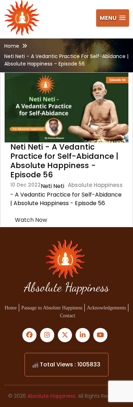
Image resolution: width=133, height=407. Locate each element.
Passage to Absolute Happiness (51, 308)
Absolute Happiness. (52, 396)
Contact (67, 315)
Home (11, 45)
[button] (112, 18)
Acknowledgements (106, 308)
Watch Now (31, 220)
